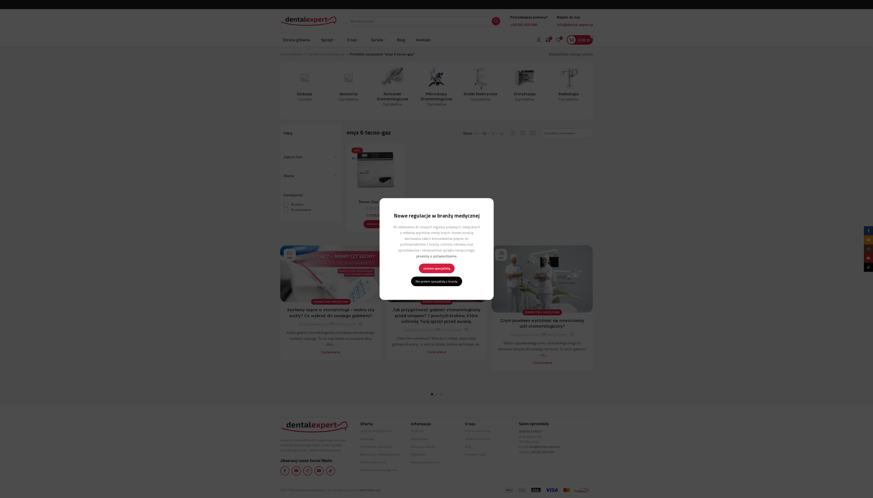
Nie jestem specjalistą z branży (437, 281)
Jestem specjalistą (436, 268)
